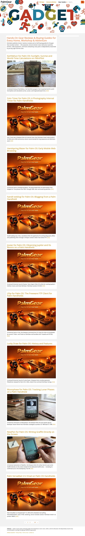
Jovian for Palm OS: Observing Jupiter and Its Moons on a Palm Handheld (29, 246)
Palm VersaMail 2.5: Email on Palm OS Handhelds (31, 476)
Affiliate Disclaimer (11, 532)
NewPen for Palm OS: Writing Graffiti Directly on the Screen (30, 433)
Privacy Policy (19, 532)
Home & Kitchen (51, 2)
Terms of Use (25, 532)
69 (35, 522)
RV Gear (41, 2)
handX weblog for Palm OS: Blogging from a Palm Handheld (31, 197)
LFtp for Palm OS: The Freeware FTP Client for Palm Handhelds (29, 294)
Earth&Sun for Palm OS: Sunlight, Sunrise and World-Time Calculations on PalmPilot (29, 57)
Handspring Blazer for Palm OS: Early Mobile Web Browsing (31, 149)
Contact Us (31, 532)
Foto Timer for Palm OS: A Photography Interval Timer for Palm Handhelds (30, 99)
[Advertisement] (69, 57)
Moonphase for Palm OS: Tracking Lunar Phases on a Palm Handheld (30, 390)
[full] (47, 91)
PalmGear (6, 1)
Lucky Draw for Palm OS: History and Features (29, 343)
